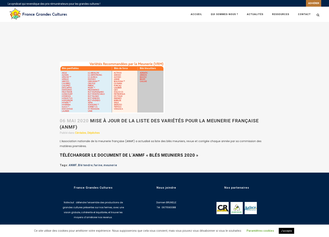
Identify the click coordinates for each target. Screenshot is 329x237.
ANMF (73, 165)
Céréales (80, 132)
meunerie (110, 165)
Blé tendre (85, 165)
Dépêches (93, 132)
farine (98, 165)
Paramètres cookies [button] (260, 230)
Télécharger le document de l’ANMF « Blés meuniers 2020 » (129, 155)
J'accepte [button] (286, 230)
